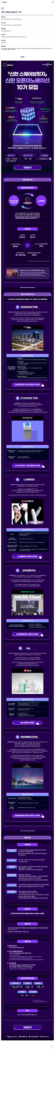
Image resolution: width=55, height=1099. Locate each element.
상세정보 (22, 57)
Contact (33, 57)
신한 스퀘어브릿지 (4, 2)
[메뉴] (53, 2)
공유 (52, 1047)
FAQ (27, 57)
